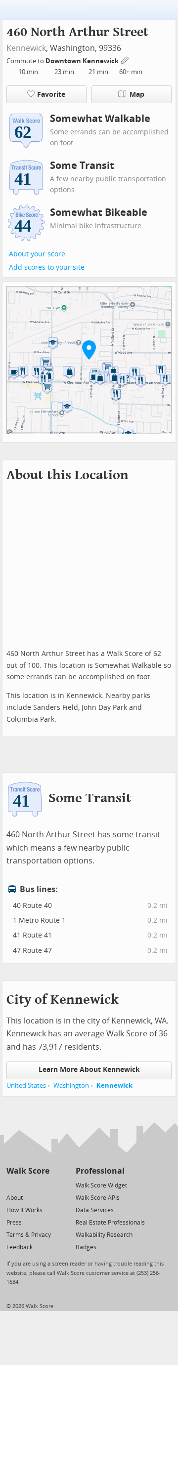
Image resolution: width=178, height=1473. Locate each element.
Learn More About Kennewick (89, 1069)
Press (14, 1222)
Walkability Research (104, 1234)
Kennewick (26, 48)
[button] (89, 349)
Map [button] (137, 94)
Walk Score (27, 1171)
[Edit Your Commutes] (125, 59)
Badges (86, 1247)
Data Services (95, 1210)
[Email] (42, 1184)
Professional (100, 1171)
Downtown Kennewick (82, 61)
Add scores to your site (47, 267)
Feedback (19, 1247)
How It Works (24, 1210)
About (14, 1197)
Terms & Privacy (28, 1234)
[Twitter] (12, 1184)
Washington (71, 1085)
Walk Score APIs (98, 1197)
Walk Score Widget (101, 1185)
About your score (37, 254)
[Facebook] (27, 1184)
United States (26, 1085)
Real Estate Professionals (110, 1222)
